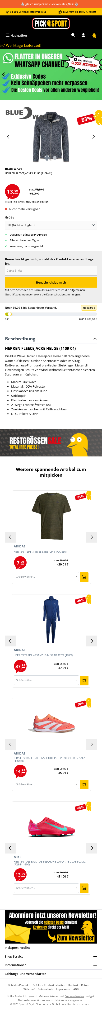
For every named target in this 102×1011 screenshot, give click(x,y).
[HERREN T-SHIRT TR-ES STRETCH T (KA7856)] (51, 516)
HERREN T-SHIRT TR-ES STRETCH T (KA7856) (40, 551)
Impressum (63, 989)
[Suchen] (73, 35)
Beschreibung (20, 338)
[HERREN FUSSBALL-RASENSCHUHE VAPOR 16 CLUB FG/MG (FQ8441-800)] (51, 826)
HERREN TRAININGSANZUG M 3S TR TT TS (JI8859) (43, 655)
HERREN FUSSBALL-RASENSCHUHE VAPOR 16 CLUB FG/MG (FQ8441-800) (50, 863)
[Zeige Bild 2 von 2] (55, 158)
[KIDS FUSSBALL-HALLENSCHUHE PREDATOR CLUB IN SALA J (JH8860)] (51, 723)
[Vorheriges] (8, 136)
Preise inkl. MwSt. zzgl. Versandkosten (26, 201)
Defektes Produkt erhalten (48, 985)
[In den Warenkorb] (84, 577)
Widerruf (29, 989)
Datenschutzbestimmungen (63, 294)
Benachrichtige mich (51, 282)
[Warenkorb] (94, 35)
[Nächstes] (3, 74)
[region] (51, 74)
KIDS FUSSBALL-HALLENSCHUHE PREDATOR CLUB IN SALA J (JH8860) (50, 759)
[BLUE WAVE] (51, 112)
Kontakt (73, 985)
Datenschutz (45, 989)
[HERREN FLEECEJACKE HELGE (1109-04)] (51, 136)
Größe (9, 217)
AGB (76, 989)
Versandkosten (74, 996)
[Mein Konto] (83, 35)
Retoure (86, 985)
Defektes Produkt (18, 985)
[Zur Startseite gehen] (51, 23)
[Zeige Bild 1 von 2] (47, 158)
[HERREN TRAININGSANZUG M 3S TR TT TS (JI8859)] (51, 619)
